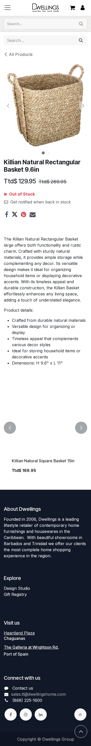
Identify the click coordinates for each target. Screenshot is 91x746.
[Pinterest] (23, 214)
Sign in (83, 8)
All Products (21, 54)
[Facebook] (6, 214)
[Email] (33, 214)
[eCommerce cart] (72, 7)
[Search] (81, 23)
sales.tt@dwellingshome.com (38, 694)
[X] (15, 214)
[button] (8, 105)
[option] (45, 428)
